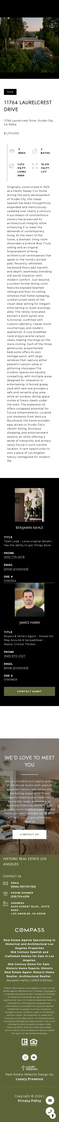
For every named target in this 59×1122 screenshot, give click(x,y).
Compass (49, 991)
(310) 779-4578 (14, 557)
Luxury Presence (29, 1079)
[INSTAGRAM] (25, 1057)
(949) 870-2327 (14, 656)
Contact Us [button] (29, 834)
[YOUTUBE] (34, 1057)
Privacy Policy (29, 1100)
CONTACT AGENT (29, 691)
